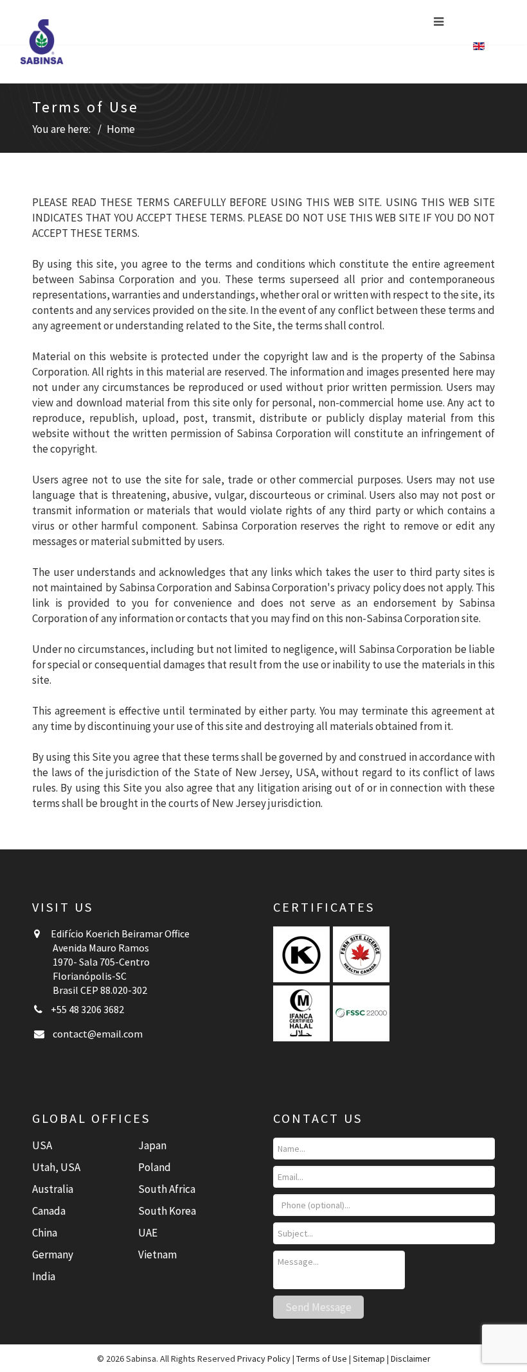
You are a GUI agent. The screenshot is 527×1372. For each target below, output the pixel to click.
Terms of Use (321, 1358)
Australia (52, 1189)
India (43, 1276)
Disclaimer (411, 1358)
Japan (152, 1145)
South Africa (166, 1189)
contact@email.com (98, 1033)
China (44, 1233)
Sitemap (369, 1358)
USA (42, 1145)
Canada (49, 1211)
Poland (154, 1167)
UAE (147, 1233)
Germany (52, 1254)
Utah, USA (56, 1167)
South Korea (167, 1211)
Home (121, 129)
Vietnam (157, 1254)
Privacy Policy (263, 1358)
